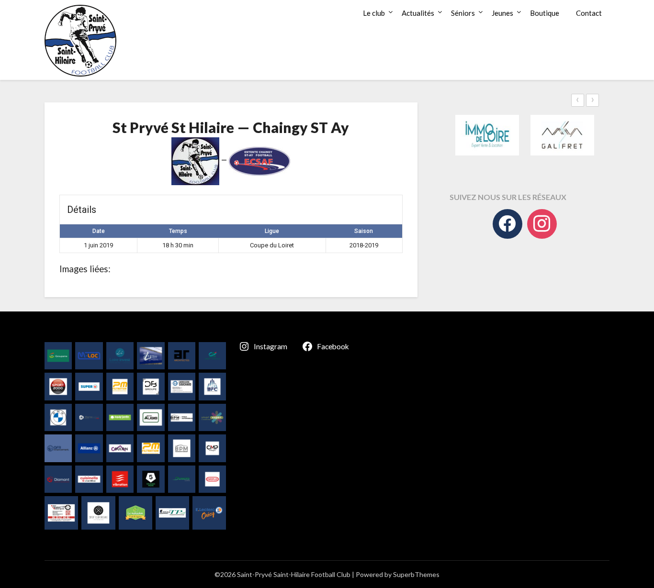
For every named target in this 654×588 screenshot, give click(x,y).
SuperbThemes (416, 574)
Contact (589, 13)
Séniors (463, 13)
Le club (374, 13)
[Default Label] (542, 224)
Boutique (544, 13)
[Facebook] (507, 224)
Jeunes (502, 13)
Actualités (418, 13)
